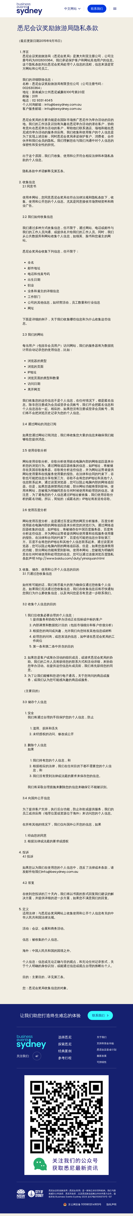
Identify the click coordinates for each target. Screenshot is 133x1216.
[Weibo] (37, 1056)
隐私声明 (111, 1204)
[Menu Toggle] (114, 8)
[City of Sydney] (35, 1193)
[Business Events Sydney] (29, 8)
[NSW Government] (21, 1193)
